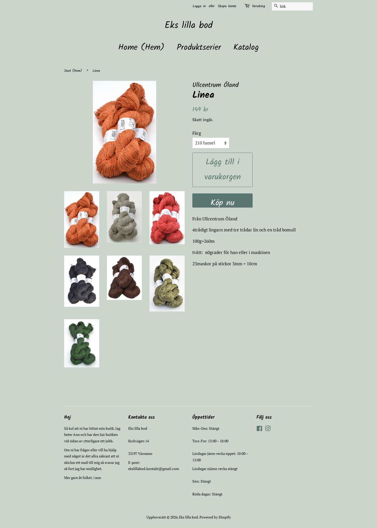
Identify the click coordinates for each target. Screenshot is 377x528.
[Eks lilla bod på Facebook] (259, 429)
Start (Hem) (73, 71)
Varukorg (258, 6)
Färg (196, 133)
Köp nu (222, 202)
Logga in (199, 6)
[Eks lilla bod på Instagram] (268, 429)
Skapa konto (227, 6)
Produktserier (199, 47)
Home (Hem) (141, 47)
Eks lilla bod (189, 25)
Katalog (246, 47)
